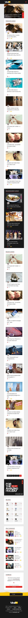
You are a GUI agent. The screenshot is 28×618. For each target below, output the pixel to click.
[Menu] (26, 2)
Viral (14, 594)
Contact (8, 609)
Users (15, 607)
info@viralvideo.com (16, 609)
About (19, 607)
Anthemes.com (16, 612)
